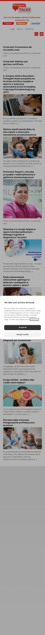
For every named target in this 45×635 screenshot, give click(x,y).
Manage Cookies (22, 334)
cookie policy (34, 320)
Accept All (22, 327)
